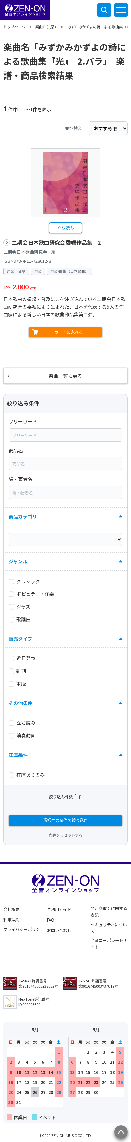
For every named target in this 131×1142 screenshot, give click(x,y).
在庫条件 (18, 754)
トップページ (14, 26)
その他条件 (20, 703)
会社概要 (11, 909)
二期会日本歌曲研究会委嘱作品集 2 (56, 242)
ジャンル (18, 561)
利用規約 (11, 920)
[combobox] (65, 435)
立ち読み (65, 228)
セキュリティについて (109, 928)
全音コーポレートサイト (109, 943)
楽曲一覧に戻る (65, 375)
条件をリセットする (65, 835)
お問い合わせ (59, 930)
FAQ (50, 920)
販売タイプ (20, 638)
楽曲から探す (46, 26)
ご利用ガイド (59, 909)
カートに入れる (68, 332)
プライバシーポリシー (21, 932)
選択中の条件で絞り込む (65, 820)
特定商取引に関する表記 (109, 911)
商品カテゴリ (23, 516)
